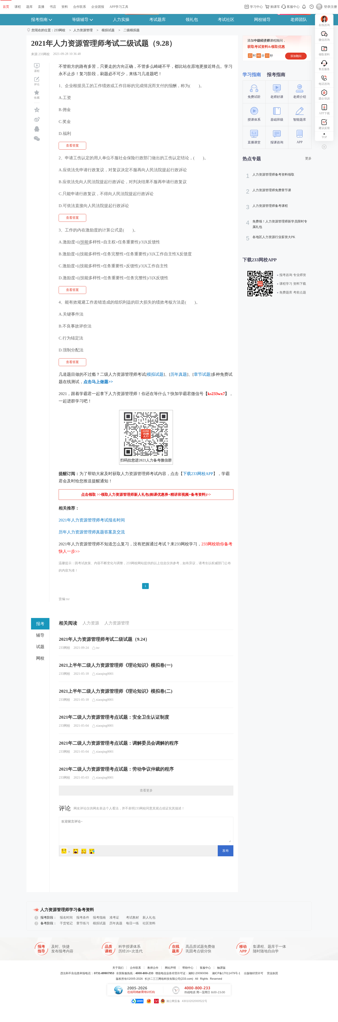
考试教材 (132, 917)
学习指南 (252, 74)
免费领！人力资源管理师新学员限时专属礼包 (276, 224)
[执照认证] (148, 1001)
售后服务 (324, 69)
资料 (64, 7)
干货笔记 (66, 923)
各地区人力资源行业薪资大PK (270, 238)
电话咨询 (324, 83)
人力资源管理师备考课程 (267, 207)
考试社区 (226, 19)
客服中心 (293, 7)
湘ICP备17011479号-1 (226, 973)
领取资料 (324, 54)
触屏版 (221, 967)
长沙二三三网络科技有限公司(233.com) (169, 978)
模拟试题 (108, 30)
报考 (40, 623)
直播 (41, 7)
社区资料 (149, 923)
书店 (53, 7)
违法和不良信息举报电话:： (87, 973)
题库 (29, 7)
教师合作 (152, 967)
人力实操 (121, 19)
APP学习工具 (118, 7)
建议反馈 (324, 128)
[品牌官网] (137, 1001)
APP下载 (324, 113)
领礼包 (192, 19)
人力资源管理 (83, 30)
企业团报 (97, 7)
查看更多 (146, 790)
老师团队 (298, 19)
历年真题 (115, 923)
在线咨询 (324, 25)
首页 (6, 7)
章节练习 (82, 923)
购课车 (274, 7)
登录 (327, 7)
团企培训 (324, 98)
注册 (334, 7)
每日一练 (132, 923)
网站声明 (170, 967)
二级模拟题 (131, 30)
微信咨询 (324, 39)
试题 (40, 646)
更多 (308, 158)
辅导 (40, 635)
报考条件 (82, 917)
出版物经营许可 (253, 973)
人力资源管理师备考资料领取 (270, 175)
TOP (324, 137)
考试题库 (157, 19)
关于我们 (117, 967)
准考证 (114, 917)
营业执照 (272, 973)
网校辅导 (262, 19)
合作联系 (79, 7)
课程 (17, 7)
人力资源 (91, 623)
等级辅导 (80, 19)
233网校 (59, 30)
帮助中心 (187, 967)
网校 (40, 658)
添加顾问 (295, 56)
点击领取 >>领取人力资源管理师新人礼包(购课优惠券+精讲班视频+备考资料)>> (146, 494)
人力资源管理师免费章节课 (268, 191)
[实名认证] (156, 1001)
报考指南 (39, 19)
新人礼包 (149, 917)
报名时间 (66, 917)
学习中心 (256, 7)
